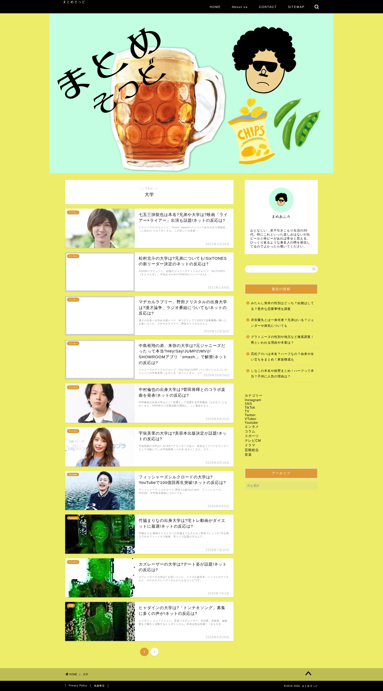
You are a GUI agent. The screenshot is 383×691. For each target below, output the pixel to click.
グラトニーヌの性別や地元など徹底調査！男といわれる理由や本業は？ (282, 339)
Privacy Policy (78, 685)
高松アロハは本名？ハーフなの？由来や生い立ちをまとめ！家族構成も (282, 356)
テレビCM (253, 440)
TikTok (250, 407)
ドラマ (250, 445)
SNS (248, 404)
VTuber (250, 419)
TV (247, 411)
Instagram (253, 400)
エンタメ (252, 426)
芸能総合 (252, 450)
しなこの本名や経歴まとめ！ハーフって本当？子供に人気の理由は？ (282, 373)
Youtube (251, 422)
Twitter (250, 415)
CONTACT (268, 7)
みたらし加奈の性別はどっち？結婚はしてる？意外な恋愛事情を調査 (282, 306)
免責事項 (99, 685)
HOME (215, 7)
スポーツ (252, 436)
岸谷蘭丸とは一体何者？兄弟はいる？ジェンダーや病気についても (282, 322)
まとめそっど (74, 2)
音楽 (248, 454)
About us (240, 7)
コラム (250, 431)
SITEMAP (296, 7)
